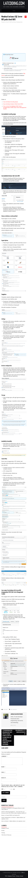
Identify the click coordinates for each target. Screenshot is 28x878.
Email (3, 772)
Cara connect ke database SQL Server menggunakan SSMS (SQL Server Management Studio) (14, 107)
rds (11, 709)
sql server (15, 709)
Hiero (23, 872)
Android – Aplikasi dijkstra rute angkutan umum (15, 821)
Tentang (3, 832)
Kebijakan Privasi (5, 828)
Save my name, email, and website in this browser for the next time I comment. (13, 786)
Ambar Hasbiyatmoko (17, 22)
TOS (6, 876)
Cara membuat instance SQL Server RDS (13, 104)
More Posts (13, 725)
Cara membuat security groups (10, 101)
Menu (14, 11)
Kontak (2, 830)
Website (3, 777)
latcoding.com (14, 3)
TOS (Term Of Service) (6, 834)
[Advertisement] (14, 38)
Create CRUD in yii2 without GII (13, 815)
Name (3, 767)
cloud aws (5, 709)
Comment (4, 756)
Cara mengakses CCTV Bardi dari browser (20, 731)
